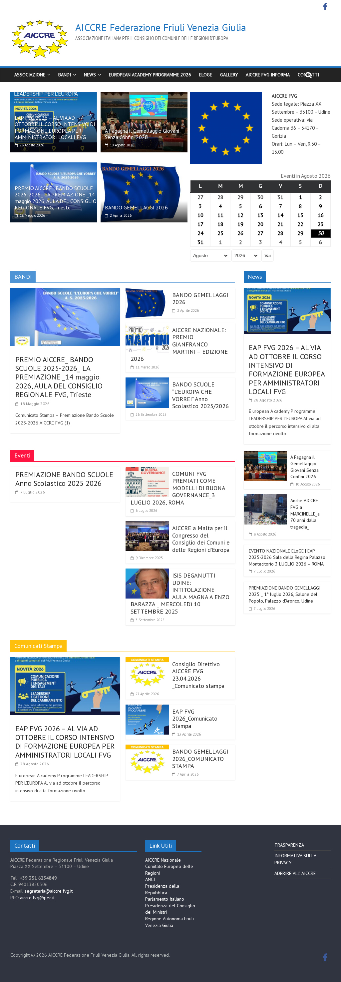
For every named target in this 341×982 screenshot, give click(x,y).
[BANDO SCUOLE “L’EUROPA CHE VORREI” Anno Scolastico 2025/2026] (147, 381)
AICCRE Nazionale (163, 860)
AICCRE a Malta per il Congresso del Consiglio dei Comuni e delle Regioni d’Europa (200, 539)
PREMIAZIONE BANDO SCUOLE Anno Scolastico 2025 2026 (64, 479)
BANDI (64, 75)
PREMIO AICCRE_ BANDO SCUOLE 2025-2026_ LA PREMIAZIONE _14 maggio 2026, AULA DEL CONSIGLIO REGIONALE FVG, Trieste (56, 198)
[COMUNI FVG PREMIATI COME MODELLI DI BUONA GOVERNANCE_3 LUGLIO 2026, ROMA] (147, 470)
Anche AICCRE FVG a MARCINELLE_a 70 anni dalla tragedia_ (305, 514)
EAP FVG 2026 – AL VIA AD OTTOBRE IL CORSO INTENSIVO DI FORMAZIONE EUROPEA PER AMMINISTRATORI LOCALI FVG (55, 127)
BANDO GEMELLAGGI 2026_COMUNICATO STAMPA (200, 759)
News (90, 75)
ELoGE (205, 75)
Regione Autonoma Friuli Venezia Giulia (169, 922)
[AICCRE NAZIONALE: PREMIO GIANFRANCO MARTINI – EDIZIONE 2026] (147, 327)
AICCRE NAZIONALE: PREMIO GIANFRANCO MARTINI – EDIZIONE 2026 (179, 344)
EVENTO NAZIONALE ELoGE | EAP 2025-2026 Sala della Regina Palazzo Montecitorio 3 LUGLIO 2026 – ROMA (287, 557)
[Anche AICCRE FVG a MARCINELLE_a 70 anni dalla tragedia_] (265, 498)
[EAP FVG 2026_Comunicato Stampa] (147, 708)
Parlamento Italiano (164, 899)
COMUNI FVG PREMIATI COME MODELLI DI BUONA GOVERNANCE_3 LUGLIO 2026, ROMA (178, 488)
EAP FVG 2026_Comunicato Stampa (194, 719)
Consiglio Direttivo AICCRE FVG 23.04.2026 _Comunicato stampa (198, 675)
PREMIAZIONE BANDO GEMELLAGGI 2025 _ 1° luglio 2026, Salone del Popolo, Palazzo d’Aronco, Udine (284, 594)
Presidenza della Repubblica (162, 889)
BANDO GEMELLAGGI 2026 (136, 207)
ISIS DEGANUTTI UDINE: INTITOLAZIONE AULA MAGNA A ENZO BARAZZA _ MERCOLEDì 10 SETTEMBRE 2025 (180, 593)
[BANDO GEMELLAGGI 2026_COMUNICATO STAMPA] (147, 748)
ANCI (150, 879)
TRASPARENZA (289, 845)
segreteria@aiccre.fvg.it (49, 891)
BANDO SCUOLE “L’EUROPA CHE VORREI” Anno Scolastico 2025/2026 (200, 395)
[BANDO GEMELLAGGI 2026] (144, 166)
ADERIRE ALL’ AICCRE (295, 873)
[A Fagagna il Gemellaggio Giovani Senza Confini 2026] (144, 96)
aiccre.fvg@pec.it (37, 898)
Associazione (29, 75)
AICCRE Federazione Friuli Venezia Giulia (160, 27)
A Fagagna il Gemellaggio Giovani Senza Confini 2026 (142, 133)
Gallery (229, 75)
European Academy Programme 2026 (150, 75)
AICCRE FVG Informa (268, 75)
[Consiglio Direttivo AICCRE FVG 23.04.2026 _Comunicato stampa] (147, 661)
